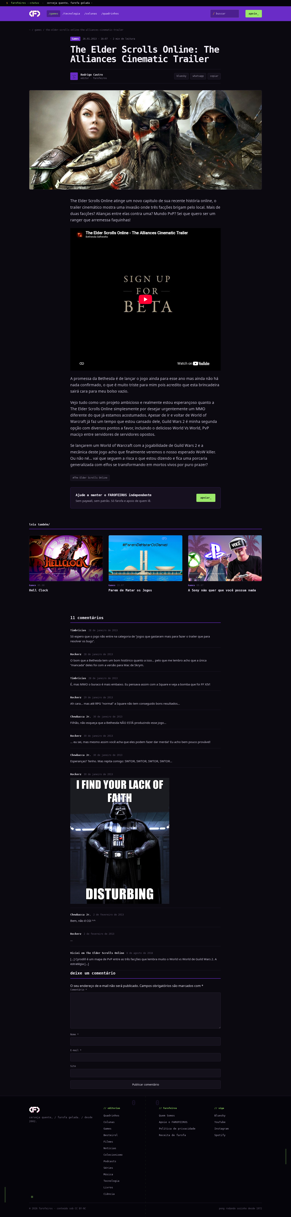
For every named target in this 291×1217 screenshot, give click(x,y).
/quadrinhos (110, 13)
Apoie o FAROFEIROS (173, 1122)
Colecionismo (113, 1154)
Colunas (109, 1122)
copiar (214, 76)
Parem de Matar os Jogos (130, 590)
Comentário (78, 989)
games (38, 30)
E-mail (75, 1050)
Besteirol (111, 1135)
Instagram (221, 1128)
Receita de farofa (172, 1135)
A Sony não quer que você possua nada (222, 590)
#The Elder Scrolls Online (90, 477)
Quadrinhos (111, 1115)
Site (73, 1066)
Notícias (110, 1148)
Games (75, 38)
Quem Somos (167, 1115)
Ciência (109, 1193)
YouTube (219, 1122)
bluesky (181, 76)
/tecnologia (71, 13)
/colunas (90, 13)
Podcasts (110, 1161)
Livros (108, 1187)
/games (53, 13)
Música (108, 1174)
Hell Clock (38, 590)
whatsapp (198, 76)
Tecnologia (111, 1180)
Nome (74, 1034)
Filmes (108, 1141)
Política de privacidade (177, 1128)
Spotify (219, 1135)
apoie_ (254, 13)
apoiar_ (205, 497)
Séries (108, 1167)
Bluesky (219, 1115)
